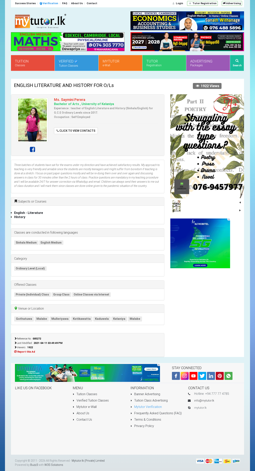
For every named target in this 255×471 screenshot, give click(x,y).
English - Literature (28, 213)
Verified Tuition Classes (92, 400)
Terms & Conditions (147, 419)
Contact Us (84, 419)
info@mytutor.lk (204, 400)
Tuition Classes (86, 394)
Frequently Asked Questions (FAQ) (157, 413)
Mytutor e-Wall (86, 407)
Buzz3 (34, 464)
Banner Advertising (146, 394)
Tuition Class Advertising (150, 400)
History (19, 217)
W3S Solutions (53, 464)
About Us (82, 413)
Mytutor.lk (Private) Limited (88, 460)
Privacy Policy (143, 426)
